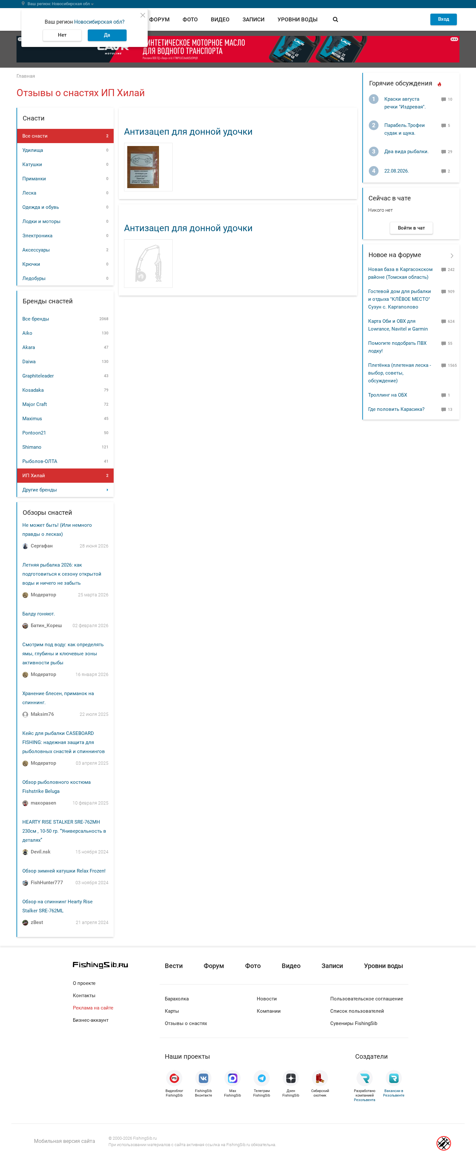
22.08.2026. (396, 171)
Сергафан (42, 546)
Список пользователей (357, 1011)
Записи (254, 19)
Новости (267, 999)
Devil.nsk (41, 852)
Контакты (84, 995)
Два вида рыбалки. (406, 151)
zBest (37, 922)
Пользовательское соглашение (366, 999)
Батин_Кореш (46, 625)
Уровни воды (298, 19)
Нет (62, 35)
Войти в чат (411, 228)
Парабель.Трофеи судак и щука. (404, 129)
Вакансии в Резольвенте (393, 1093)
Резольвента (364, 1100)
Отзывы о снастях (186, 1023)
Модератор (43, 595)
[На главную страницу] (116, 965)
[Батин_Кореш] (25, 626)
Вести (174, 966)
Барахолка (177, 999)
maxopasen (43, 803)
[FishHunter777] (25, 883)
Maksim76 (42, 714)
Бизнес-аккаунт (90, 1020)
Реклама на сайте (93, 1008)
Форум (159, 19)
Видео (220, 19)
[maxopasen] (25, 803)
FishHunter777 (47, 882)
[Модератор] (25, 595)
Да (107, 35)
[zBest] (25, 923)
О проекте (84, 983)
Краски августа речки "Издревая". (405, 103)
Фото (190, 19)
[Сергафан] (25, 546)
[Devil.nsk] (25, 852)
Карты (172, 1011)
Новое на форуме (394, 255)
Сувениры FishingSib (353, 1023)
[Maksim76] (25, 714)
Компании (269, 1011)
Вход (443, 19)
